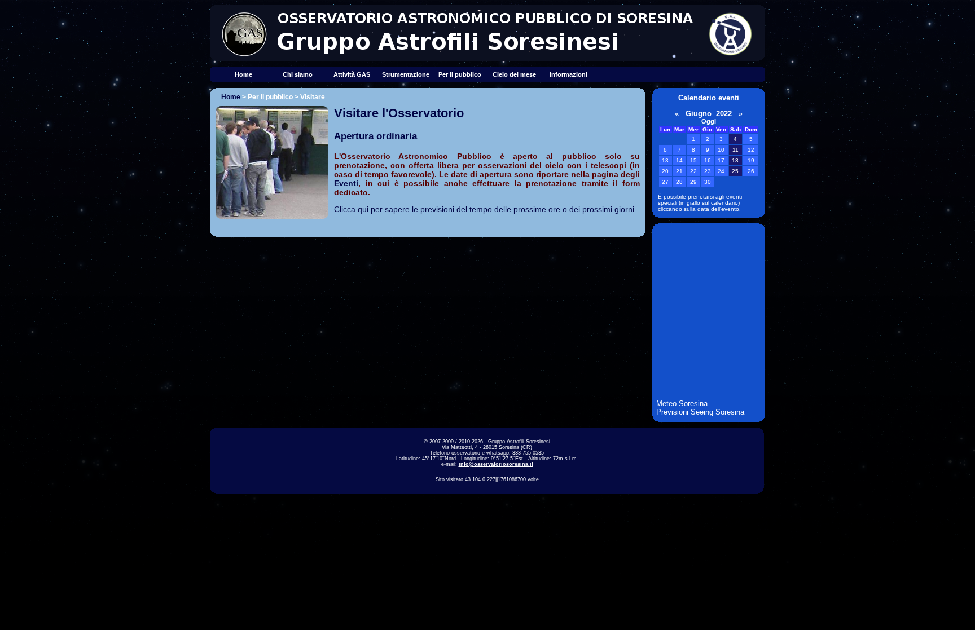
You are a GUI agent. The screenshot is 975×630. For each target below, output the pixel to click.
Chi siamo (298, 74)
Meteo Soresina (682, 403)
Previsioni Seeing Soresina (700, 412)
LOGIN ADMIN (487, 474)
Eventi (346, 183)
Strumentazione (405, 74)
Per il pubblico (459, 74)
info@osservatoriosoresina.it (496, 464)
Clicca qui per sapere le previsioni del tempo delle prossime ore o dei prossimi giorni (484, 209)
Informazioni (568, 74)
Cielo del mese (514, 74)
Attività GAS (351, 74)
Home (243, 74)
